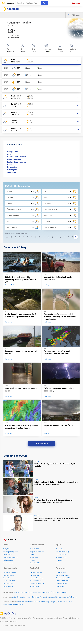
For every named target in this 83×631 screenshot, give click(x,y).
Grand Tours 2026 (35, 563)
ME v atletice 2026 (61, 557)
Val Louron (11, 172)
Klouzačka (45, 597)
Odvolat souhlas (74, 618)
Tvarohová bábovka (9, 581)
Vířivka (75, 597)
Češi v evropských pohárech (59, 592)
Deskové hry (61, 602)
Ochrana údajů (38, 618)
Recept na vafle (8, 583)
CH (39, 237)
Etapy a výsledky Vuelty (37, 552)
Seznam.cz (76, 3)
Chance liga (59, 549)
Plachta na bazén (22, 597)
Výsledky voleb (7, 554)
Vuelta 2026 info (35, 549)
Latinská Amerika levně (37, 583)
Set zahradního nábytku (56, 597)
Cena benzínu (46, 592)
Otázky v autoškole (61, 583)
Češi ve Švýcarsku (35, 581)
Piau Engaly (12, 170)
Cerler (9, 154)
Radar (65, 618)
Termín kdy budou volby (10, 557)
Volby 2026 (6, 549)
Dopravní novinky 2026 (63, 578)
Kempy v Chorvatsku (36, 572)
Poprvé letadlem (35, 575)
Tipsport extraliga (61, 554)
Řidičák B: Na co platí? (62, 581)
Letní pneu (53, 602)
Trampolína (31, 597)
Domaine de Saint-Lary (16, 157)
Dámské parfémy (44, 602)
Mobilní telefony (22, 602)
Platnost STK (60, 586)
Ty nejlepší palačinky (9, 572)
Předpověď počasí (26, 592)
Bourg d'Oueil (12, 152)
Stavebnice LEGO (32, 602)
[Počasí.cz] (11, 9)
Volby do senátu (8, 560)
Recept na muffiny (8, 575)
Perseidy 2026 (36, 592)
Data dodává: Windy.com (53, 618)
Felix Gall (32, 560)
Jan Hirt (32, 554)
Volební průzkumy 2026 (10, 552)
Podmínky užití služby (24, 618)
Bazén (14, 597)
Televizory (69, 602)
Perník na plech (8, 586)
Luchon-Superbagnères (16, 162)
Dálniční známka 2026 (62, 575)
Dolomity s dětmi (35, 586)
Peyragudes (12, 167)
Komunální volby (8, 563)
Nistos (9, 165)
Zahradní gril (68, 597)
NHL (57, 563)
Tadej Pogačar (34, 557)
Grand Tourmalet (14, 159)
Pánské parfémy (18, 604)
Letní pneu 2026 (61, 572)
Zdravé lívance (7, 578)
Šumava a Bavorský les (37, 578)
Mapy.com (17, 592)
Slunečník (38, 597)
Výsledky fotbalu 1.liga (62, 552)
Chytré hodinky (7, 604)
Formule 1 (59, 560)
